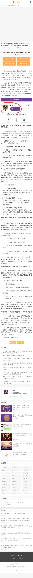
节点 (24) (4, 481)
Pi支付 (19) (4, 484)
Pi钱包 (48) (25, 475)
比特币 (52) (4, 475)
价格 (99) (25, 470)
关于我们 (9, 567)
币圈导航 (17, 564)
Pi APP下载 (12, 558)
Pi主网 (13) (25, 490)
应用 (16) (4, 487)
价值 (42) (14, 478)
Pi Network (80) (5, 473)
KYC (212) (25, 467)
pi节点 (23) (14, 481)
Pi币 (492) (14, 467)
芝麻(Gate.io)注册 (9, 63)
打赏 (21, 343)
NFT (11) (25, 493)
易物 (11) (4, 493)
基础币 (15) (4, 490)
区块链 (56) (25, 473)
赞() (13, 343)
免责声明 (14, 567)
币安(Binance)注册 (23, 58)
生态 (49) (14, 475)
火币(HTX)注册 (23, 63)
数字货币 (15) (26, 487)
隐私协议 (19, 567)
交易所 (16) (14, 487)
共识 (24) (25, 478)
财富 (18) (14, 484)
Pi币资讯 (13, 5)
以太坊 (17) (25, 484)
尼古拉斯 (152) (5, 470)
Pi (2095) (4, 467)
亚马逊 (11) (14, 493)
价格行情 (20, 502)
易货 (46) (4, 478)
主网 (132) (14, 470)
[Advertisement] (16, 24)
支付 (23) (25, 481)
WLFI (22, 564)
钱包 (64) (14, 473)
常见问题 (5, 504)
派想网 (16, 2)
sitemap (20, 570)
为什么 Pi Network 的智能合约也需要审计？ (15, 355)
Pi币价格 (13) (15, 490)
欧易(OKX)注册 (9, 58)
